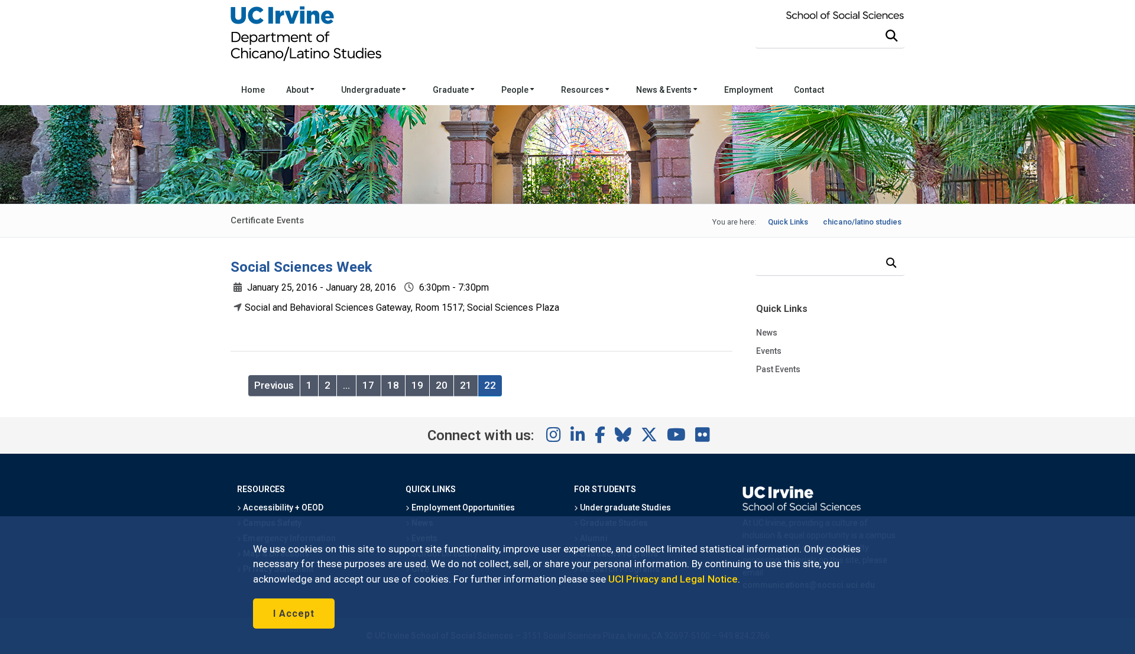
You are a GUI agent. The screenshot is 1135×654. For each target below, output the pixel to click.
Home (253, 90)
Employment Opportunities (462, 507)
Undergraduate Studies (624, 507)
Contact (808, 90)
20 (441, 385)
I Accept (293, 613)
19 (417, 385)
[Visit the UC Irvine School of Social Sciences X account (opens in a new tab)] (649, 435)
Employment (748, 90)
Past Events (778, 369)
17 (368, 385)
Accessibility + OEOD (282, 507)
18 (393, 385)
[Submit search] (891, 36)
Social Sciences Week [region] (301, 267)
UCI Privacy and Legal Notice (673, 579)
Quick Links (788, 221)
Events (768, 351)
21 (466, 385)
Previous (274, 385)
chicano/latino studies (862, 221)
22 (490, 385)
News (766, 332)
